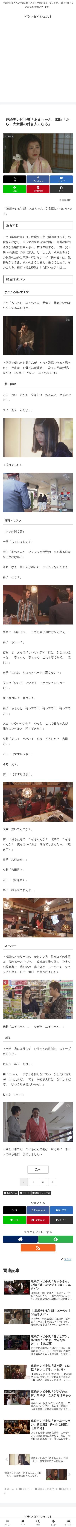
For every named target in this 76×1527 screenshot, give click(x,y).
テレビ (26, 1193)
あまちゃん (12, 1193)
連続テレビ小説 (42, 1193)
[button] (61, 189)
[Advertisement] (38, 64)
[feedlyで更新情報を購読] (55, 1239)
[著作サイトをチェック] (20, 1239)
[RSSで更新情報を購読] (38, 1247)
